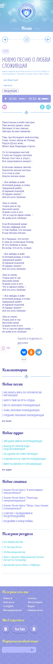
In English (9, 606)
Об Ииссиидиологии (14, 552)
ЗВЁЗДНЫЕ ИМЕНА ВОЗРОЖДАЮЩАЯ (23, 441)
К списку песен (27, 39)
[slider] (22, 99)
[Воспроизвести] (5, 98)
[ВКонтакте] (23, 352)
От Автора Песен (12, 547)
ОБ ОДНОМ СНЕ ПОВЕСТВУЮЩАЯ (21, 453)
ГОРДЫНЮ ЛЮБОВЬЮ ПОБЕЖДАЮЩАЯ (24, 415)
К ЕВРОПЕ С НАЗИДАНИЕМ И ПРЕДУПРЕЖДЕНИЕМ (18, 515)
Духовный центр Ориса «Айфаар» (22, 564)
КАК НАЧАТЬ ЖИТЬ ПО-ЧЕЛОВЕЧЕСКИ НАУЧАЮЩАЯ (23, 394)
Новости (8, 598)
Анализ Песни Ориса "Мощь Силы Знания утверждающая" (26, 507)
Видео (31, 606)
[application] (26, 99)
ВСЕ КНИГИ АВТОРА (13, 542)
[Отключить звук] (39, 98)
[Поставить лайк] (3, 348)
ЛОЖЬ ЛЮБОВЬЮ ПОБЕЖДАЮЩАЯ (21, 410)
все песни (6, 420)
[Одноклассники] (31, 352)
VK (5, 630)
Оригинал (8, 85)
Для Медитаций (11, 80)
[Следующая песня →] (48, 40)
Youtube (20, 630)
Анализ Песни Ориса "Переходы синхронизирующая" (21, 499)
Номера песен (35, 610)
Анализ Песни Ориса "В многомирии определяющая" (23, 491)
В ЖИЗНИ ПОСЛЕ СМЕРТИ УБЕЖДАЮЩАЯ (25, 458)
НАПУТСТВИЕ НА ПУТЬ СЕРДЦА (19, 400)
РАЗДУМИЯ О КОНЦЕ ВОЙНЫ (18, 521)
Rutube (33, 630)
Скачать (32, 598)
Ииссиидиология (13, 610)
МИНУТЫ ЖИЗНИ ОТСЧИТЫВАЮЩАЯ (23, 463)
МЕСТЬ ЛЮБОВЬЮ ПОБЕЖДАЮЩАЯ (22, 405)
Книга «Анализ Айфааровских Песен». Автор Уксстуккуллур (24, 558)
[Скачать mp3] (42, 107)
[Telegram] (38, 352)
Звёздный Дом (10, 90)
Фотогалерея (35, 602)
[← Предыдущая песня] (5, 40)
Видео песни (4, 107)
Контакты (9, 602)
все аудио (7, 469)
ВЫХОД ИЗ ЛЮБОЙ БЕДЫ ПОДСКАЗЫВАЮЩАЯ (17, 447)
